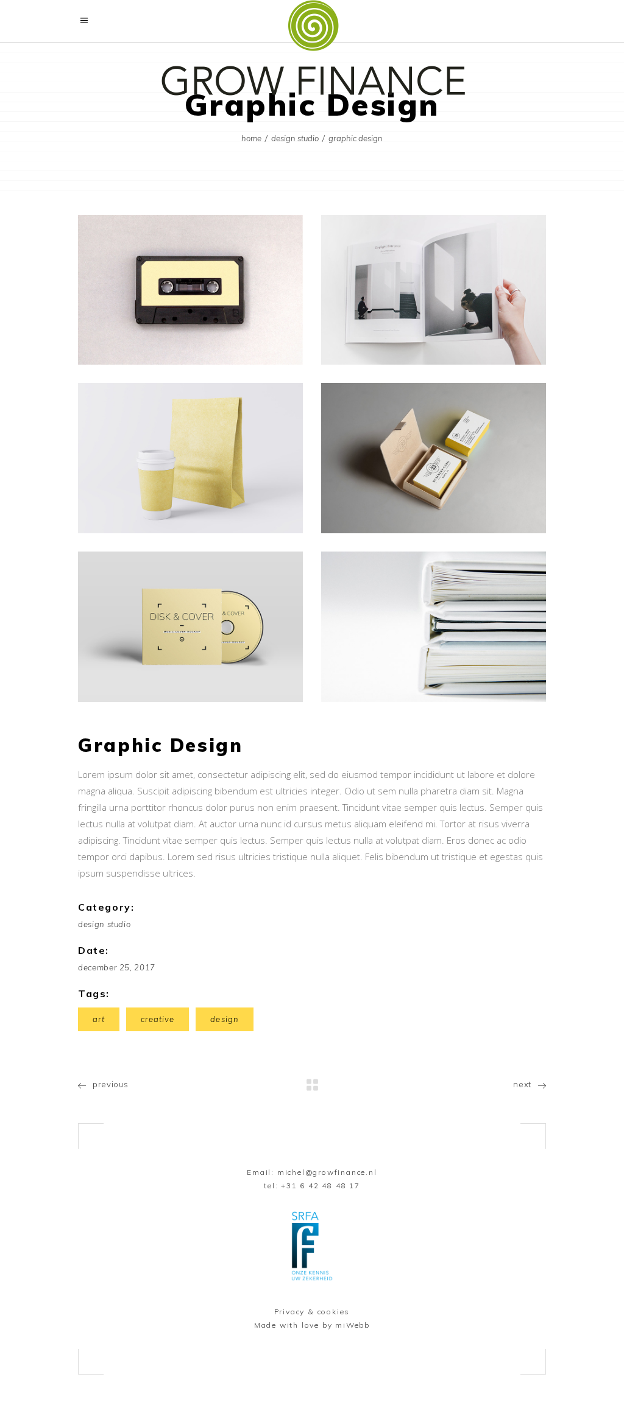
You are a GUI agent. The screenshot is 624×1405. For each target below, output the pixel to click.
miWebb (352, 1325)
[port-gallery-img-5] (190, 627)
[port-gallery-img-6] (433, 627)
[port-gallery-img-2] (433, 290)
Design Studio (295, 138)
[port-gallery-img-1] (190, 290)
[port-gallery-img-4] (433, 458)
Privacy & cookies (312, 1311)
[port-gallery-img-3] (190, 458)
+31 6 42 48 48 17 (320, 1185)
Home (251, 138)
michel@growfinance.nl (327, 1172)
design (224, 1019)
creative (157, 1019)
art (99, 1019)
